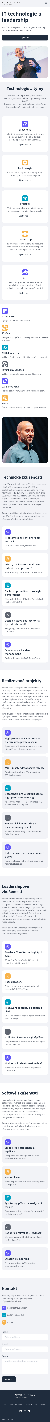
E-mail (5, 1344)
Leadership (28, 1404)
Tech (11, 1404)
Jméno (5, 1331)
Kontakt (42, 1404)
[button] (46, 3)
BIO (5, 1404)
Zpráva (5, 1356)
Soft (36, 1404)
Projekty (18, 1404)
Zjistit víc (25, 37)
